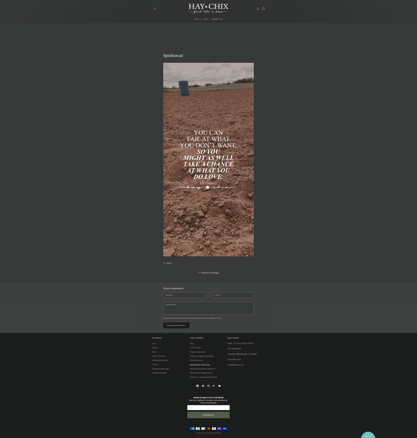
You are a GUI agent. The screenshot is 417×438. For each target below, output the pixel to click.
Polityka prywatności (161, 369)
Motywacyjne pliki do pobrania (202, 369)
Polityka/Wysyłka (159, 373)
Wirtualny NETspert (160, 360)
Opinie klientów (158, 356)
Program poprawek (198, 352)
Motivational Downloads (200, 365)
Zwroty (155, 365)
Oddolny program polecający (202, 356)
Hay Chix (204, 433)
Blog (192, 343)
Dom (154, 343)
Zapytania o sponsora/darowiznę (203, 377)
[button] (155, 9)
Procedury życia (196, 360)
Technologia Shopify (214, 433)
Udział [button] (168, 263)
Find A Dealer (195, 348)
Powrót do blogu (210, 273)
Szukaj (155, 348)
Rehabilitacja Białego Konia (201, 373)
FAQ (154, 352)
